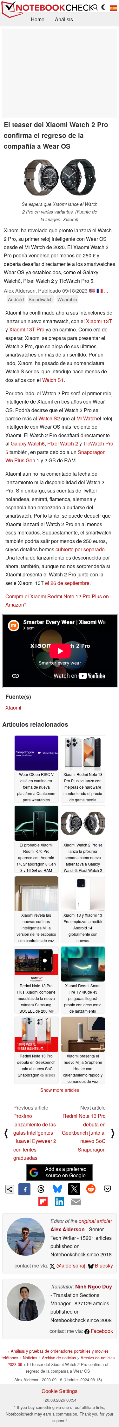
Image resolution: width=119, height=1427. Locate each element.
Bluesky (103, 1265)
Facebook (101, 1331)
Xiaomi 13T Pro (26, 329)
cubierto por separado (80, 549)
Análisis (64, 19)
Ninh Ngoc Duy (93, 1286)
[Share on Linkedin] (59, 1201)
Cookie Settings (59, 1391)
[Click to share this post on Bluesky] (57, 1189)
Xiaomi (13, 707)
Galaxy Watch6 (28, 443)
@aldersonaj (70, 1265)
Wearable (67, 299)
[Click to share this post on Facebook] (24, 1189)
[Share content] (9, 1189)
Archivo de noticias (59, 1358)
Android (16, 299)
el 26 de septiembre (67, 583)
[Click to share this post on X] (74, 1189)
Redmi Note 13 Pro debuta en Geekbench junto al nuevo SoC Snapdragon (84, 1132)
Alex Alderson (67, 1229)
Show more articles (59, 1090)
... (111, 19)
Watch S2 (49, 418)
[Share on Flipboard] (43, 1201)
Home (37, 19)
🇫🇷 (99, 290)
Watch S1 (53, 380)
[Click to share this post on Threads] (41, 1189)
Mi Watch (86, 418)
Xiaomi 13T (99, 321)
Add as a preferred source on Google (66, 1172)
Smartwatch (41, 299)
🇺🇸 (92, 290)
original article (94, 1221)
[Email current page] (76, 1202)
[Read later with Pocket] (108, 1189)
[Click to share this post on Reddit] (91, 1189)
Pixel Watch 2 (62, 443)
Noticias (30, 1358)
